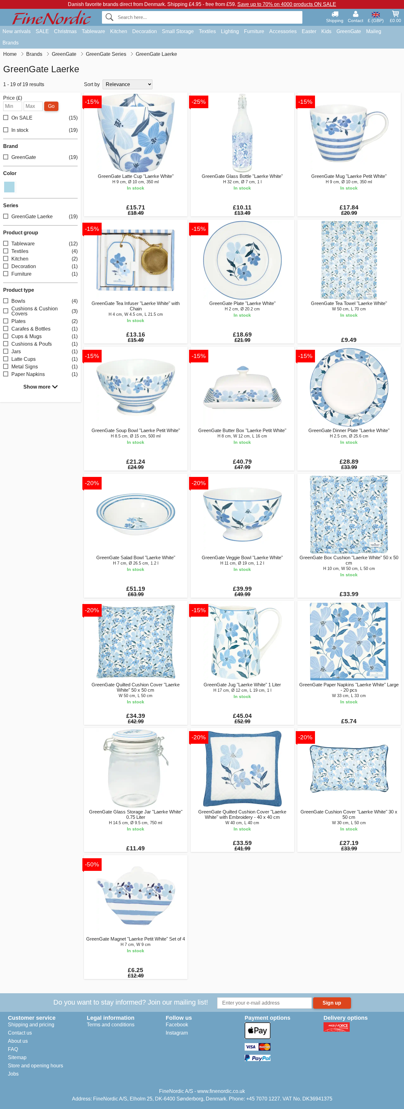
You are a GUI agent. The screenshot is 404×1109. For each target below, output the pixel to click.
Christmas (65, 31)
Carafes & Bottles (44, 329)
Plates (44, 321)
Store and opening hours (35, 1065)
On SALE (44, 117)
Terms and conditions (110, 1024)
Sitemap (17, 1057)
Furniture (254, 31)
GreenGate (348, 31)
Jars (44, 351)
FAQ (13, 1049)
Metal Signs (44, 366)
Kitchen (118, 31)
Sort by (92, 84)
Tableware (93, 31)
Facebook (177, 1024)
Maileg (373, 31)
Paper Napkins (44, 374)
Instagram (177, 1033)
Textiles (207, 31)
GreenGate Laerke (44, 216)
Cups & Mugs (44, 336)
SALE (42, 31)
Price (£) (12, 98)
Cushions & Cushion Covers (44, 311)
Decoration (144, 31)
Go (51, 106)
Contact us (20, 1033)
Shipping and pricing (31, 1024)
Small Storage (178, 31)
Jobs (13, 1074)
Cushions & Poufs (44, 344)
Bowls (44, 301)
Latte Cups (44, 359)
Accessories (283, 31)
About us (18, 1041)
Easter (309, 31)
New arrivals (17, 31)
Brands (11, 42)
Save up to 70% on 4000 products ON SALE (286, 4)
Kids (326, 31)
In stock (44, 130)
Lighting (230, 31)
